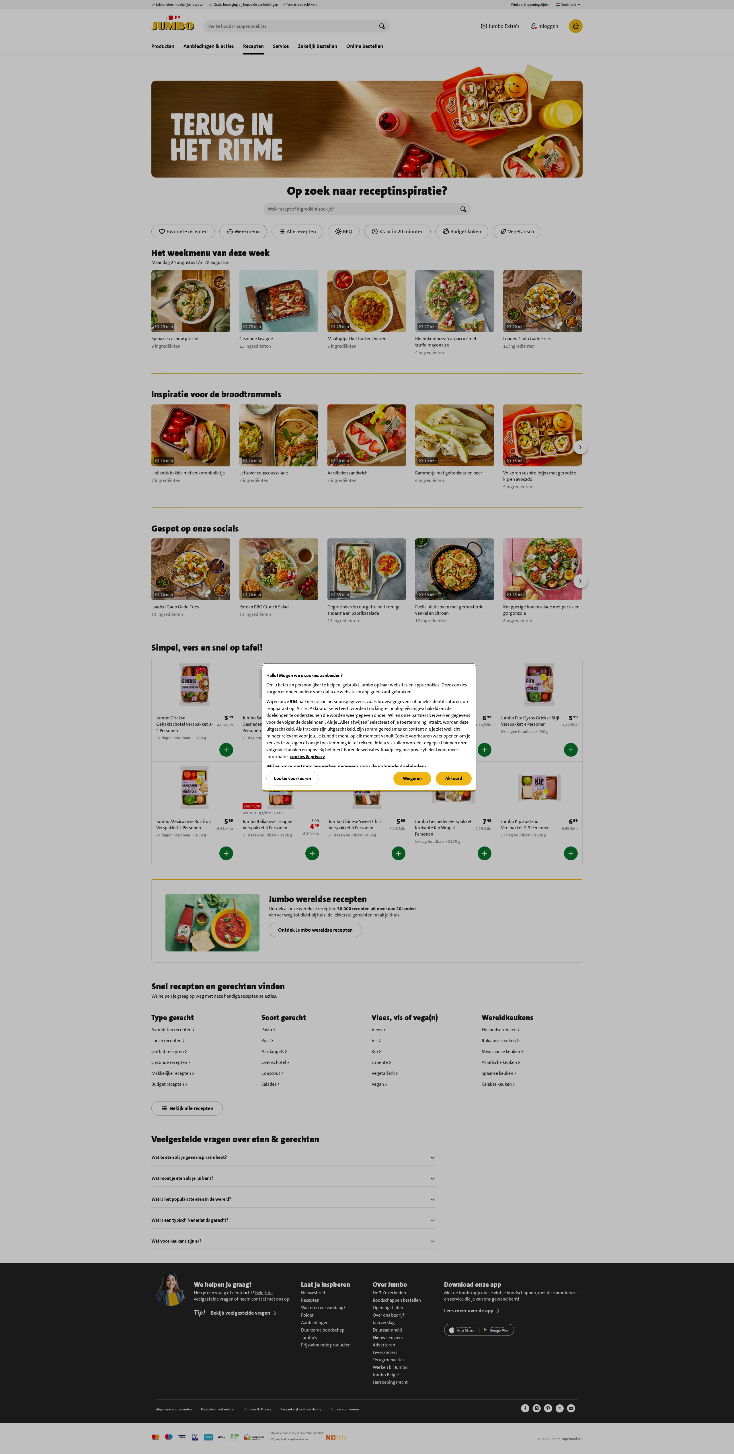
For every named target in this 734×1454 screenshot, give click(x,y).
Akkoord (453, 778)
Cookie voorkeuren (292, 778)
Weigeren (412, 778)
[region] (369, 727)
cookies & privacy (307, 756)
